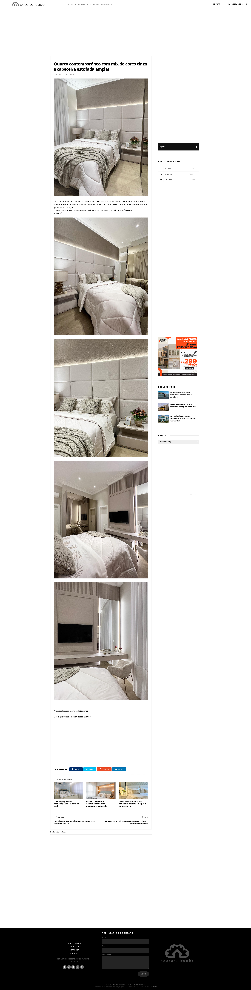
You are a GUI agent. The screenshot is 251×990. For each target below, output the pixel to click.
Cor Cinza (72, 758)
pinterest (180, 179)
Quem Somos (74, 943)
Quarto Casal (89, 758)
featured (79, 758)
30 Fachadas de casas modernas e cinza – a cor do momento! (182, 418)
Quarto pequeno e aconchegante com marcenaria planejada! (96, 803)
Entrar (216, 4)
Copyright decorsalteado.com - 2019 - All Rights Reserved (126, 984)
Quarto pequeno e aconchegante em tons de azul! (66, 803)
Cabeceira (63, 758)
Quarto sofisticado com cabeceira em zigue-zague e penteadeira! (132, 803)
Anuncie (74, 953)
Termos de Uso (74, 946)
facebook (180, 169)
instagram (180, 174)
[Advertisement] (125, 32)
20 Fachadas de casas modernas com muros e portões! (181, 394)
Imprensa (74, 950)
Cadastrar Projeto (237, 4)
